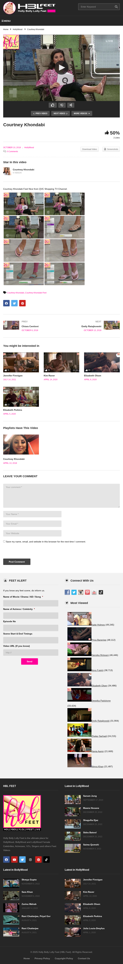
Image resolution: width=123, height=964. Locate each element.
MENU (7, 21)
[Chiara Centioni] (30, 326)
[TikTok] (46, 859)
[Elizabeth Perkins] (21, 397)
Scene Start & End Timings (17, 633)
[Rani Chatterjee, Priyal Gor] (11, 919)
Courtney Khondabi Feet (35, 293)
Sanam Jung (90, 796)
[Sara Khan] (11, 895)
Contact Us (84, 958)
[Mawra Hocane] (73, 811)
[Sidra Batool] (73, 836)
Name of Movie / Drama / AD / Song (23, 596)
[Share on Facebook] (6, 303)
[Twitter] (22, 859)
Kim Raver (49, 375)
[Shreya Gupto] (11, 883)
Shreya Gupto (29, 879)
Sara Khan (27, 892)
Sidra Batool (90, 832)
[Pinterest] (38, 859)
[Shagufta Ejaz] (73, 823)
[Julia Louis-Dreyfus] (73, 932)
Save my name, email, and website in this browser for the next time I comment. (46, 541)
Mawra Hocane (91, 808)
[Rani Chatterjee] (11, 932)
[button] (61, 68)
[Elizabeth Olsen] (102, 362)
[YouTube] (14, 859)
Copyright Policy (64, 958)
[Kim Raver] (61, 362)
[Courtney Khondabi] (7, 171)
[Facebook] (6, 859)
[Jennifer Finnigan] (21, 362)
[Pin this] (22, 303)
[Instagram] (30, 859)
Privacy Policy (42, 958)
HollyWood (29, 147)
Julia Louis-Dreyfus (94, 928)
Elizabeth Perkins (12, 410)
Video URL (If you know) (16, 646)
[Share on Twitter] (14, 303)
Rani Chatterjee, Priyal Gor (36, 916)
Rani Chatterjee (30, 928)
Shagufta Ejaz (90, 820)
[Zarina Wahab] (11, 907)
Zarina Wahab (29, 904)
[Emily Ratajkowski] (92, 326)
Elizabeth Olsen (92, 375)
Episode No (9, 621)
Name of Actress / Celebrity (19, 609)
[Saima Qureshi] (73, 848)
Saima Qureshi (91, 844)
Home (27, 958)
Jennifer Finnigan (13, 375)
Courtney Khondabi (23, 169)
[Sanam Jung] (73, 799)
